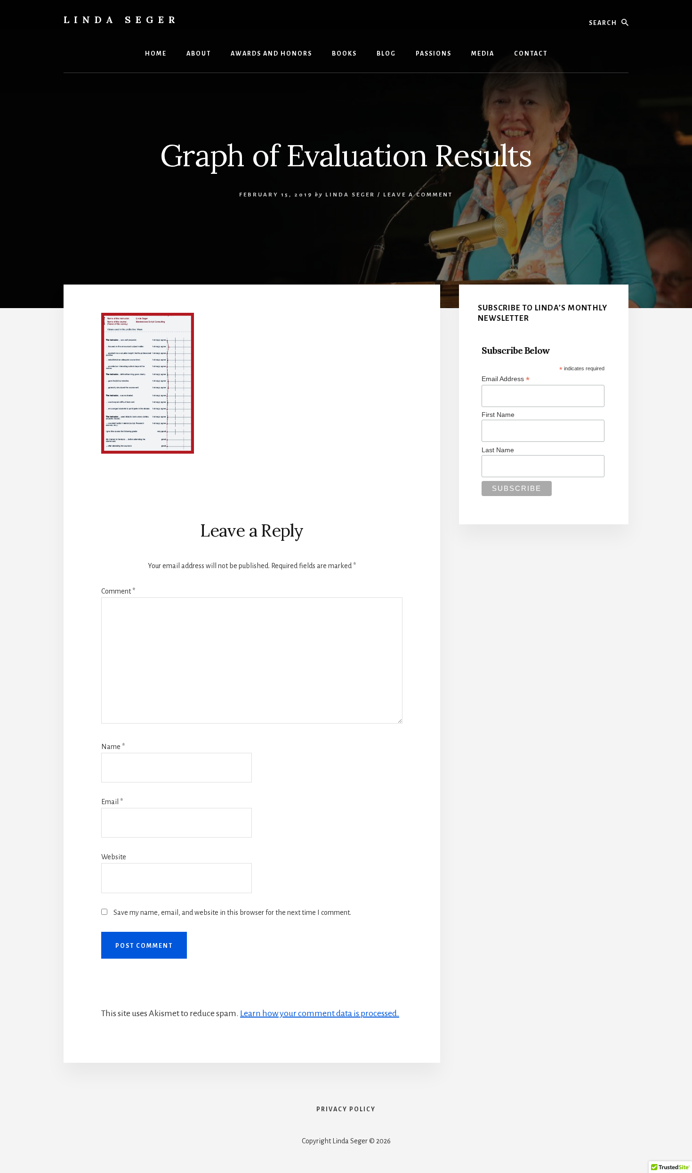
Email (112, 802)
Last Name (498, 450)
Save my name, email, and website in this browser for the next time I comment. (232, 912)
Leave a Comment (418, 195)
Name (113, 746)
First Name (498, 414)
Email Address (506, 379)
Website (113, 857)
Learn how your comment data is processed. (319, 1013)
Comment (118, 591)
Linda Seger (122, 19)
